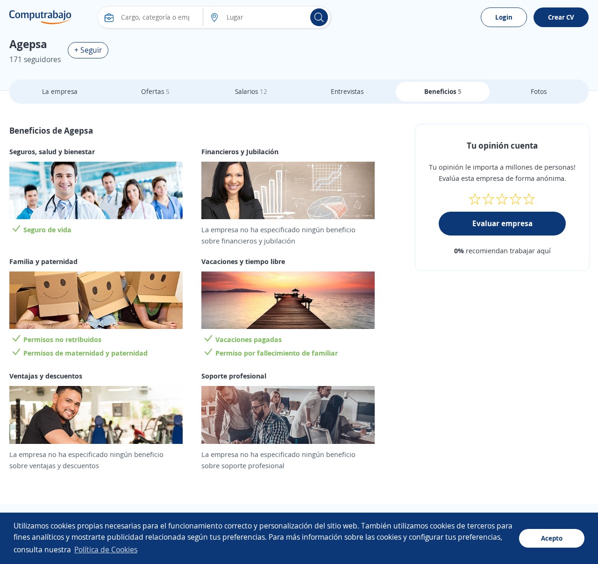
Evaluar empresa (502, 223)
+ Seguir (88, 50)
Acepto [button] (551, 538)
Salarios (251, 91)
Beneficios (443, 91)
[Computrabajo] (40, 17)
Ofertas (155, 91)
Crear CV (561, 17)
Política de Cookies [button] (105, 549)
